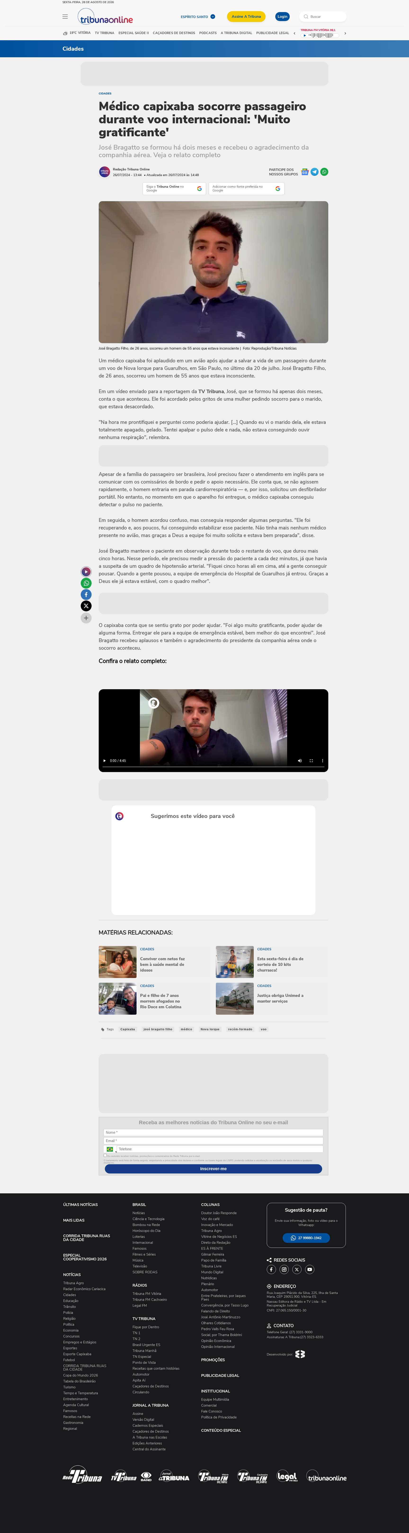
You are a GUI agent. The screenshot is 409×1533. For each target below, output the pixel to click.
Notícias (139, 1213)
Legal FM (140, 1305)
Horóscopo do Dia (146, 1231)
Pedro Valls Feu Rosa (217, 1329)
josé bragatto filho (158, 1029)
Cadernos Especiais (148, 1425)
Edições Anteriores (147, 1443)
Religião (69, 1318)
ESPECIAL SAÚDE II (134, 33)
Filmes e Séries (144, 1254)
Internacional (143, 1242)
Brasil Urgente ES (146, 1345)
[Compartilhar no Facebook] (86, 594)
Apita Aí (139, 1380)
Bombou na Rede (146, 1225)
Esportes (70, 1348)
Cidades (105, 93)
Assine (138, 1414)
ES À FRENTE (212, 1248)
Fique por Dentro (146, 1327)
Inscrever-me (213, 1168)
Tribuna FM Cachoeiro (150, 1300)
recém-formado (240, 1029)
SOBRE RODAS (145, 1272)
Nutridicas (209, 1278)
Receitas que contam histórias (156, 1368)
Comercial (209, 1405)
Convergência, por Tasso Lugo (225, 1305)
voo (264, 1029)
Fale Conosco (211, 1411)
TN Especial (142, 1357)
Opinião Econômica (216, 1341)
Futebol (69, 1360)
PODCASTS (208, 33)
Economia (71, 1330)
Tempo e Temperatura (80, 1393)
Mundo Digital (212, 1272)
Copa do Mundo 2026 (80, 1375)
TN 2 (136, 1339)
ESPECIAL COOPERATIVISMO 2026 (85, 1257)
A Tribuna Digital (236, 33)
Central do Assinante (149, 1449)
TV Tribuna (104, 33)
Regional (70, 1429)
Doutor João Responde (219, 1213)
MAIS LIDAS (73, 1220)
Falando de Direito (215, 1311)
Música (138, 1260)
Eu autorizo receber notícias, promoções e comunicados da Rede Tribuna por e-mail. (153, 1156)
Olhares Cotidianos (216, 1323)
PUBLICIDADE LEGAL (220, 1375)
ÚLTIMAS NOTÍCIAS (80, 1204)
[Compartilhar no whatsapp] (86, 583)
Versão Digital (143, 1420)
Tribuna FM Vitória (147, 1294)
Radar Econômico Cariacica (84, 1289)
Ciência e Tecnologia (148, 1219)
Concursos (71, 1336)
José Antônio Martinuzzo (220, 1317)
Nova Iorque (210, 1029)
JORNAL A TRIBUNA (151, 1405)
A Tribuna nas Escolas (150, 1437)
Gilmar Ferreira (212, 1254)
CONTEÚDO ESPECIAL (221, 1430)
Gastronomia (73, 1423)
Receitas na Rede (77, 1417)
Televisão (140, 1266)
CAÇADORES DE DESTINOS (174, 33)
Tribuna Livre (211, 1266)
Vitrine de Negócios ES (219, 1237)
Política (68, 1324)
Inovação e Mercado (217, 1225)
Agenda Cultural (76, 1405)
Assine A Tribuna (246, 16)
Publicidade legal (272, 33)
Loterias (139, 1237)
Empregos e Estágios (79, 1342)
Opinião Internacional (218, 1347)
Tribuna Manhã (144, 1351)
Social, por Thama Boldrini (221, 1335)
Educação (70, 1301)
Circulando (141, 1392)
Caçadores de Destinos (151, 1386)
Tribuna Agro (73, 1283)
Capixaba (127, 1029)
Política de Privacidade (219, 1417)
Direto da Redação (215, 1242)
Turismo (69, 1387)
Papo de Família (213, 1260)
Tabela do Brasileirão (79, 1381)
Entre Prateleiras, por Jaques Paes (223, 1297)
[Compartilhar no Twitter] (86, 606)
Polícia (68, 1313)
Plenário (207, 1284)
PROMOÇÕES (213, 1360)
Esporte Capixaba (77, 1354)
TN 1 (136, 1333)
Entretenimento (75, 1399)
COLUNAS (210, 1204)
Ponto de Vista (144, 1362)
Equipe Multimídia (215, 1399)
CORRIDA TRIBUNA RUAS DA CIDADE (86, 1237)
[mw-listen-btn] (86, 572)
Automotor (141, 1374)
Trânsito (69, 1307)
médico (186, 1029)
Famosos (70, 1411)
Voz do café (210, 1219)
